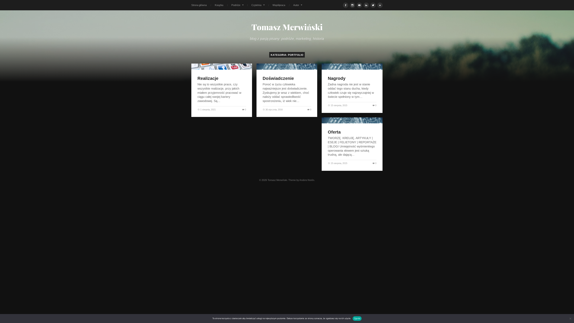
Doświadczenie (278, 78)
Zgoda (357, 318)
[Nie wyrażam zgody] (570, 318)
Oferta (334, 132)
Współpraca (279, 5)
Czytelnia (256, 5)
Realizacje (207, 78)
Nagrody (336, 78)
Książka (219, 5)
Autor (296, 5)
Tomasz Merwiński (287, 27)
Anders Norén (306, 180)
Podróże (235, 5)
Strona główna (199, 5)
